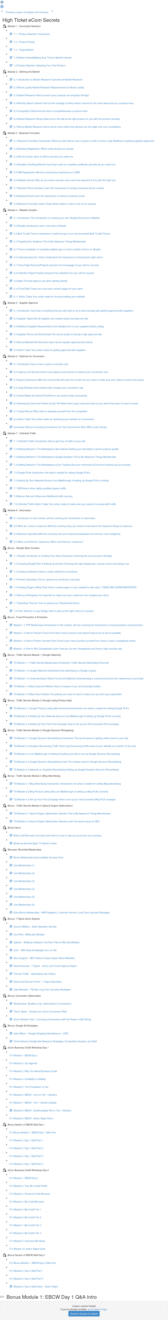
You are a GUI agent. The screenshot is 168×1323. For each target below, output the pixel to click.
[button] (2, 3)
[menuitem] (2, 7)
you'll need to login (97, 1309)
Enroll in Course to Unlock (84, 1313)
